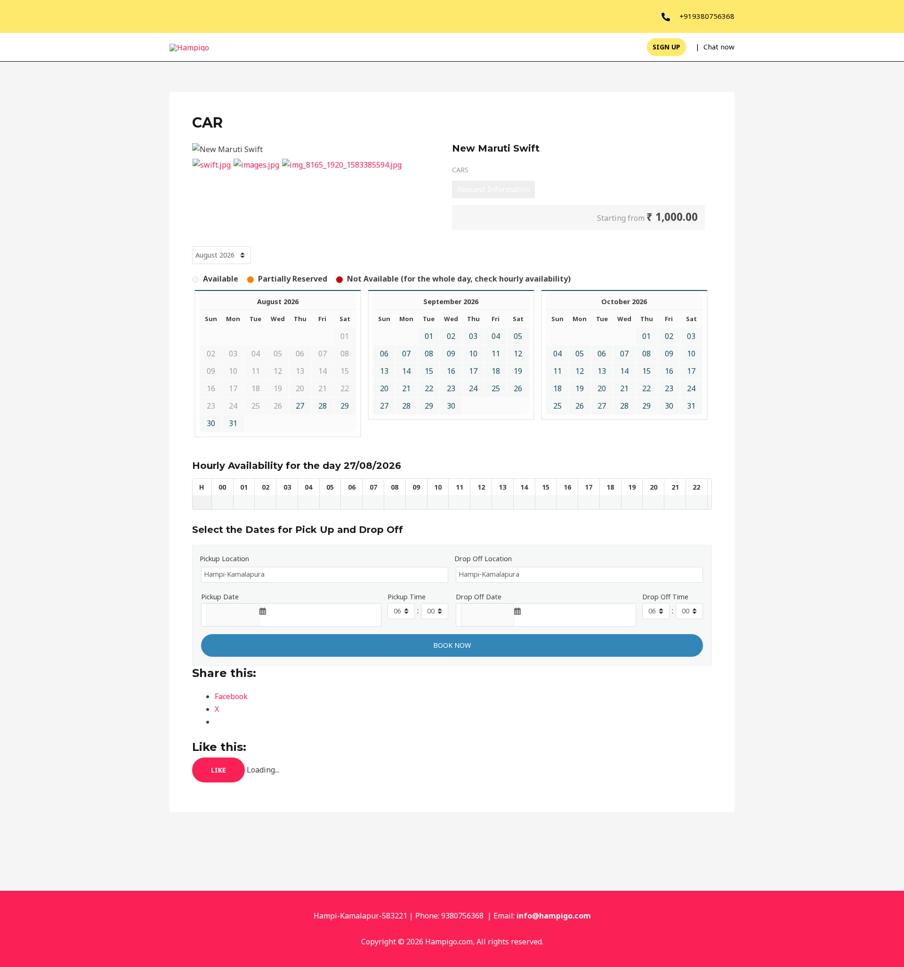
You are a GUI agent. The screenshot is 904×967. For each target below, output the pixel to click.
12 (518, 353)
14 (406, 371)
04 (496, 336)
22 (429, 388)
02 (451, 336)
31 (233, 423)
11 (496, 353)
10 (473, 353)
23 (451, 388)
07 (406, 353)
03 (473, 336)
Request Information (493, 189)
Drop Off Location (483, 558)
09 (451, 353)
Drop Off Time (665, 596)
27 (300, 406)
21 (406, 388)
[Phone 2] (666, 17)
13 (384, 371)
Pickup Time (406, 596)
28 (322, 406)
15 (429, 371)
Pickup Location (224, 558)
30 (211, 423)
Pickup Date (220, 596)
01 (429, 336)
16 (451, 371)
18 (496, 371)
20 (384, 388)
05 (518, 336)
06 (384, 353)
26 (518, 388)
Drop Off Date (478, 596)
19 (518, 371)
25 (496, 388)
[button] (666, 47)
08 (429, 353)
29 (344, 406)
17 (473, 371)
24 (473, 388)
